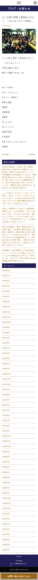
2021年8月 (6, 395)
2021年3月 (6, 420)
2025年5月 (6, 348)
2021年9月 (6, 389)
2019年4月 (6, 539)
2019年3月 (6, 545)
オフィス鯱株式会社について (18, 565)
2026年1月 (6, 307)
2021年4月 (6, 415)
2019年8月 (6, 519)
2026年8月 (6, 270)
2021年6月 (6, 405)
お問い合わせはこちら (19, 576)
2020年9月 (6, 451)
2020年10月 (6, 446)
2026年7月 (6, 276)
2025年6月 (6, 343)
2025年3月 (6, 358)
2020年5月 (6, 472)
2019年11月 (6, 503)
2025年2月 (6, 364)
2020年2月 (6, 488)
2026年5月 (6, 286)
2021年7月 (6, 400)
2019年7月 (6, 524)
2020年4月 (6, 477)
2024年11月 (6, 379)
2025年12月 (6, 312)
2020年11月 (6, 441)
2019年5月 (6, 534)
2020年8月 (6, 457)
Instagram (19, 560)
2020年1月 (6, 493)
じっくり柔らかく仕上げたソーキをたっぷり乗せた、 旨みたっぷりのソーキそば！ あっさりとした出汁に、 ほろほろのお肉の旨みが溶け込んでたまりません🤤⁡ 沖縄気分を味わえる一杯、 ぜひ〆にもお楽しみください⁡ (18, 198)
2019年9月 (6, 514)
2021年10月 (6, 384)
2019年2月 (6, 550)
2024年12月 (6, 374)
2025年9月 (6, 327)
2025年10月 (6, 322)
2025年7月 (6, 338)
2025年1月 (6, 369)
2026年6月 (6, 281)
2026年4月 (6, 291)
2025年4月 (6, 353)
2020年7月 (6, 462)
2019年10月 (6, 508)
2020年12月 (6, 436)
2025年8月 (6, 332)
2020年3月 (6, 482)
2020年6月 (6, 467)
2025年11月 (6, 317)
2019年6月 (6, 529)
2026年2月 (6, 301)
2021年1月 (6, 431)
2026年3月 (6, 296)
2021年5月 (6, 410)
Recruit (19, 556)
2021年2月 (6, 426)
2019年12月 (6, 498)
